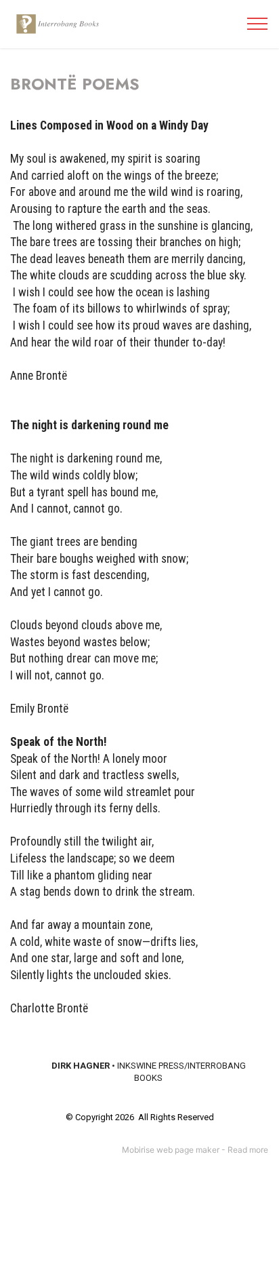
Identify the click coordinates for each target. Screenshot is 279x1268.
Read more (248, 1150)
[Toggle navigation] (257, 24)
